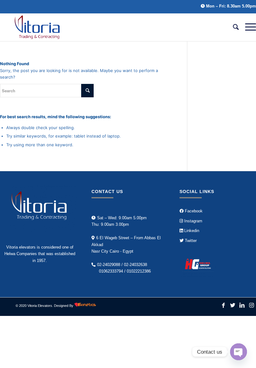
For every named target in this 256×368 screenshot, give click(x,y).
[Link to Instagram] (251, 306)
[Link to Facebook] (223, 306)
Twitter (190, 240)
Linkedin (191, 230)
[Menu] (247, 27)
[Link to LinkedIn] (242, 306)
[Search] (233, 27)
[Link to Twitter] (232, 306)
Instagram (192, 221)
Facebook (193, 211)
